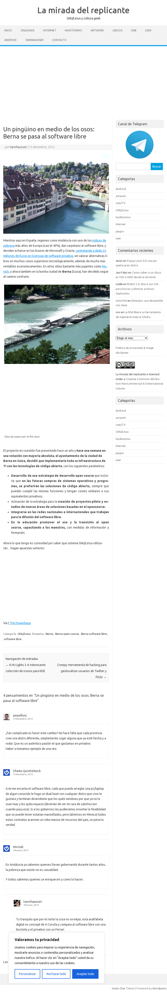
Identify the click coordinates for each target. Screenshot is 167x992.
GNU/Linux (28, 30)
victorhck (121, 300)
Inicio (8, 30)
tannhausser (18, 147)
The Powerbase (20, 623)
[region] (56, 957)
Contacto (59, 40)
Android (10, 40)
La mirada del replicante (83, 10)
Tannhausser (34, 40)
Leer (148, 30)
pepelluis (20, 715)
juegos (117, 30)
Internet (49, 30)
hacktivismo (73, 30)
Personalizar (27, 974)
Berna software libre (94, 633)
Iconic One (118, 988)
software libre (13, 638)
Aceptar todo (85, 974)
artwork (97, 30)
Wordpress (159, 988)
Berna (49, 633)
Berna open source (67, 633)
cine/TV (120, 202)
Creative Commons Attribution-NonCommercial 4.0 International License (139, 383)
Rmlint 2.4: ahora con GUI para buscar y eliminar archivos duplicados (137, 288)
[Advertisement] (83, 78)
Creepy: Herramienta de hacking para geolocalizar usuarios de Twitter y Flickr (82, 671)
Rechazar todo (56, 974)
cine (134, 30)
